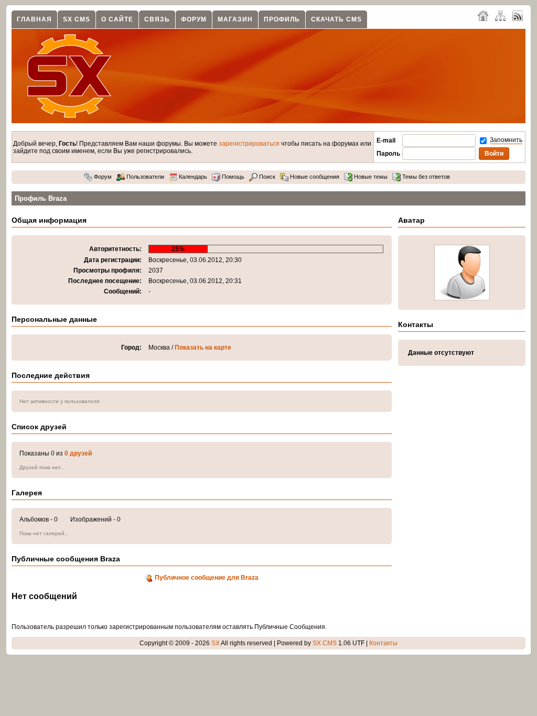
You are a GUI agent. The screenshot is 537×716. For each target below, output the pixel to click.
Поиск (266, 176)
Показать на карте (203, 347)
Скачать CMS (336, 19)
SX (215, 643)
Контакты (383, 643)
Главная (34, 19)
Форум (194, 19)
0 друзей (78, 453)
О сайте (117, 19)
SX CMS (76, 19)
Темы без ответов (425, 176)
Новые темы (370, 176)
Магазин (235, 19)
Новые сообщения (313, 176)
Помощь (232, 176)
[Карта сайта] (500, 15)
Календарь (192, 176)
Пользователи (144, 176)
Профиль (282, 19)
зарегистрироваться (249, 143)
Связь (157, 19)
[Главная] (483, 15)
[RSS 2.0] (517, 15)
